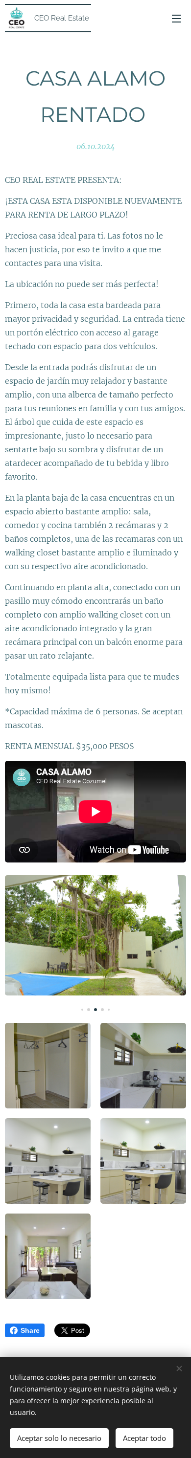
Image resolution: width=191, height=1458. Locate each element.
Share (30, 1330)
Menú (176, 18)
